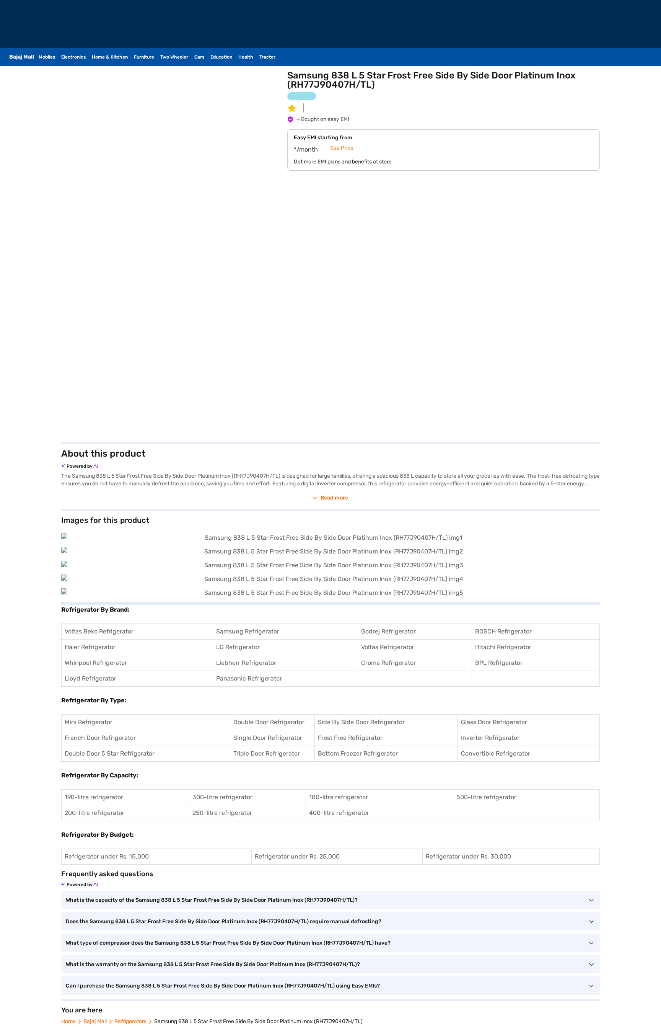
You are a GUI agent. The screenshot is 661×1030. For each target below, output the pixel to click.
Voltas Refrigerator (387, 647)
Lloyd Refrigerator (90, 678)
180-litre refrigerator (338, 797)
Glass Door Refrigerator (494, 722)
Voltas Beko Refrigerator (99, 631)
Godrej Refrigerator (388, 631)
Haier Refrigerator (90, 647)
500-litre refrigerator (486, 797)
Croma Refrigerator (388, 662)
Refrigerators (130, 1021)
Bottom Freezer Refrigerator (358, 753)
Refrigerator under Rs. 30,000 (468, 856)
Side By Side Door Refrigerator (361, 722)
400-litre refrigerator (339, 812)
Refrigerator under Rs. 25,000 (297, 856)
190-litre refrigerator (94, 797)
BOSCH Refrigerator (503, 631)
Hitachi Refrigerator (503, 647)
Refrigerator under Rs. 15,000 (107, 856)
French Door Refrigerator (100, 737)
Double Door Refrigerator (268, 722)
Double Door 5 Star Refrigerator (110, 753)
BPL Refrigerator (499, 662)
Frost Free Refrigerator (350, 737)
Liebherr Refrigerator (246, 662)
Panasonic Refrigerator (249, 678)
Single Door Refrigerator (267, 737)
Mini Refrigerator (88, 722)
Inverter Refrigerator (490, 737)
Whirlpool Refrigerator (96, 662)
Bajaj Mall (95, 1021)
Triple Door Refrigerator (266, 753)
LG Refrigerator (238, 647)
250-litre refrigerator (222, 812)
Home (68, 1021)
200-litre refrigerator (94, 812)
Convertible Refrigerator (495, 753)
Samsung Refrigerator (247, 631)
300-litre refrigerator (222, 797)
